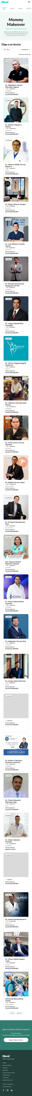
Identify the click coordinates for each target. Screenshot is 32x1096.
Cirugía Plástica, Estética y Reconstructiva (16, 28)
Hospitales (5, 1067)
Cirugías (4, 1062)
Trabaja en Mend (6, 1075)
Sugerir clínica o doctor (16, 1040)
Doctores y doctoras (7, 1065)
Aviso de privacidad (7, 1086)
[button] (28, 2)
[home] (5, 2)
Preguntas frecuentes (7, 1080)
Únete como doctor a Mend (9, 1072)
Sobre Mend (5, 1070)
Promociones (6, 1077)
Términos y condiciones (8, 1084)
